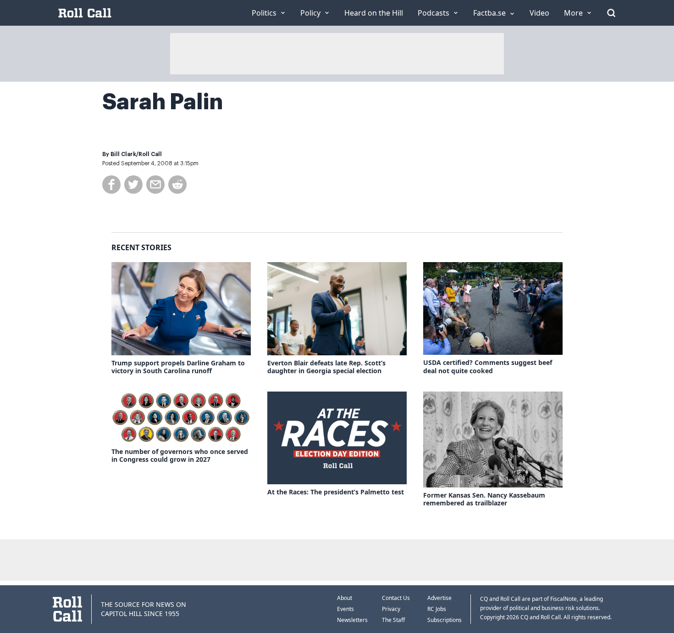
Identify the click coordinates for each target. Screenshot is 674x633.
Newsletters (352, 620)
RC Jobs (436, 609)
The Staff (393, 620)
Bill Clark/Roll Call (136, 154)
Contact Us (396, 598)
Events (345, 609)
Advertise (439, 598)
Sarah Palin (162, 102)
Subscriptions (444, 620)
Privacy (391, 609)
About (344, 598)
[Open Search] (611, 12)
